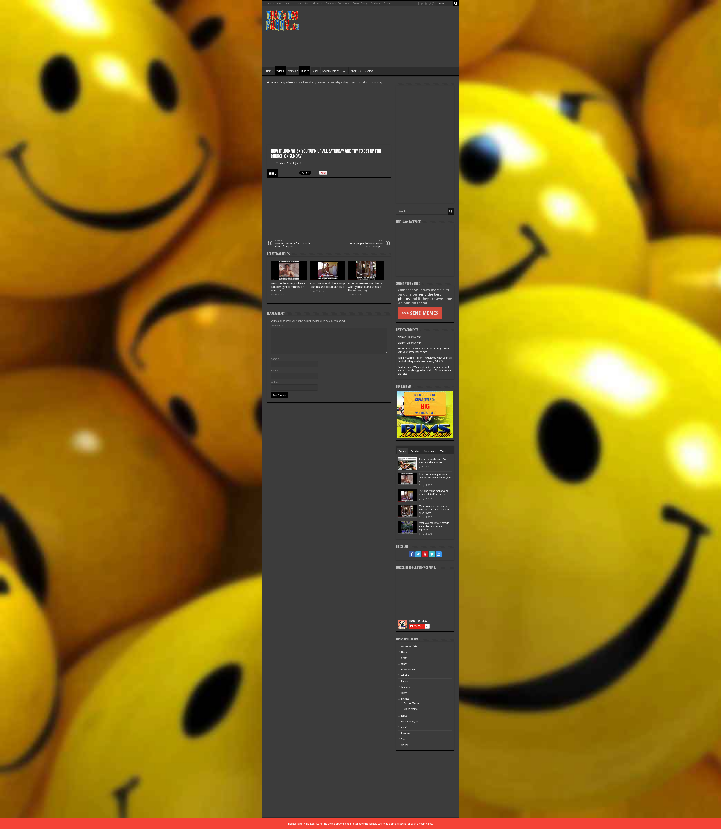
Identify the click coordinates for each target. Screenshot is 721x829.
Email (274, 370)
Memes (292, 71)
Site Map (375, 3)
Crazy (404, 658)
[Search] (456, 3)
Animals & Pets (409, 646)
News (404, 715)
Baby (404, 652)
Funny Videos (286, 82)
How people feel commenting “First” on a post (366, 244)
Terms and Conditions (337, 3)
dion (400, 337)
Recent (402, 451)
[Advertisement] (387, 36)
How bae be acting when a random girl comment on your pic (288, 287)
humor (404, 681)
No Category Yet (410, 721)
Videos (280, 71)
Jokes (315, 71)
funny (404, 663)
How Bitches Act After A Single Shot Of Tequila (292, 244)
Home (298, 3)
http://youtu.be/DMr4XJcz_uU (286, 163)
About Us (317, 3)
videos (404, 745)
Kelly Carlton (404, 348)
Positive (405, 733)
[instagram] (433, 3)
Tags (443, 451)
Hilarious (406, 675)
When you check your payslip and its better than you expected (434, 526)
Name (275, 358)
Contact (388, 3)
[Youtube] (425, 3)
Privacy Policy (360, 3)
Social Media (329, 71)
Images (405, 687)
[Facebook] (418, 3)
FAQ (344, 71)
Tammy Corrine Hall (408, 357)
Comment (277, 325)
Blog (307, 3)
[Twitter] (421, 3)
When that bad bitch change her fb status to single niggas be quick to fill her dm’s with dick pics (425, 370)
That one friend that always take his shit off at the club (327, 285)
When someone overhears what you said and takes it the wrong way (365, 287)
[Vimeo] (429, 3)
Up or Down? (414, 337)
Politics (405, 727)
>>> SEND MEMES (420, 313)
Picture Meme (411, 703)
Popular (415, 451)
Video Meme (411, 708)
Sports (404, 739)
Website (275, 382)
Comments (430, 451)
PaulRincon (404, 367)
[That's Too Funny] (282, 20)
